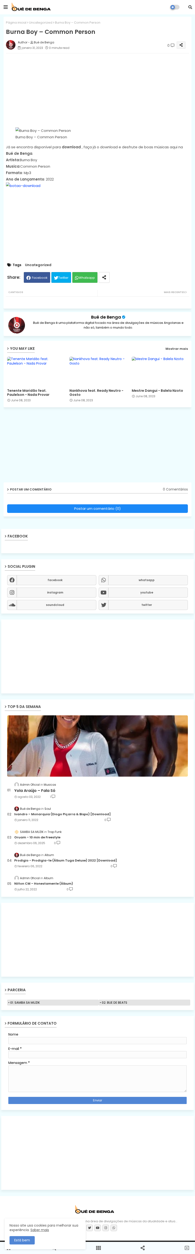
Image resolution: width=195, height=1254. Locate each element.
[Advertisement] (97, 656)
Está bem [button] (22, 1240)
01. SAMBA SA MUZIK (25, 1002)
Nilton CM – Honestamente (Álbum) (43, 884)
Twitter (63, 277)
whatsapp (147, 580)
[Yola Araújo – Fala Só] (97, 746)
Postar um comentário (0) (97, 508)
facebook (55, 580)
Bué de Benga (106, 317)
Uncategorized (40, 22)
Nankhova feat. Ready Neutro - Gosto (96, 393)
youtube (146, 592)
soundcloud (55, 605)
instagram (55, 592)
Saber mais (39, 1230)
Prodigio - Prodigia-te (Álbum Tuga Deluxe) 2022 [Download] (65, 860)
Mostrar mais (177, 348)
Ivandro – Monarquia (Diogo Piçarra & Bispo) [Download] (62, 814)
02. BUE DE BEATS (114, 1002)
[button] (190, 7)
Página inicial (16, 22)
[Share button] (104, 277)
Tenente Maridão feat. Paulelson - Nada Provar (28, 393)
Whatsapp (87, 277)
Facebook (40, 277)
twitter (146, 605)
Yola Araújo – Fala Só (34, 790)
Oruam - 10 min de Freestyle (37, 837)
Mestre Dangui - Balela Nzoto (157, 391)
